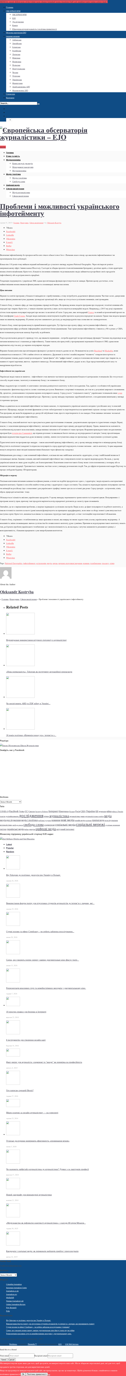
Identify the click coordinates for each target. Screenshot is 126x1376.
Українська (17, 79)
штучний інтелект (65, 829)
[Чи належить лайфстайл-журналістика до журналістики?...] (13, 1162)
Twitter (21, 811)
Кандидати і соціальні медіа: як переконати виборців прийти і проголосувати (42, 1251)
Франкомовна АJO (20, 90)
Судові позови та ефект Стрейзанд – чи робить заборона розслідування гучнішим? (38, 1327)
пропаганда (98, 820)
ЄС (26, 811)
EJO (14, 18)
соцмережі (49, 824)
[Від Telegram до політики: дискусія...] (13, 868)
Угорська (16, 76)
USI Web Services (72, 1344)
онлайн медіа (80, 820)
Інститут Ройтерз (41, 811)
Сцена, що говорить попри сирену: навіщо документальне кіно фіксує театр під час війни (40, 1330)
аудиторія (102, 811)
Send (3, 1360)
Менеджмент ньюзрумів (22, 167)
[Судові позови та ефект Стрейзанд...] (13, 925)
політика (88, 820)
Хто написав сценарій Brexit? (19, 1090)
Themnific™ (32, 1344)
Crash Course (19, 315)
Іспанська (16, 47)
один (120, 393)
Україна (90, 811)
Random (10, 852)
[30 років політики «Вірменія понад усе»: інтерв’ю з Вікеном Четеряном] (20, 728)
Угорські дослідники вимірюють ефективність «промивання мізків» (37, 1140)
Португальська (18, 68)
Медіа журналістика (21, 192)
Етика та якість (13, 156)
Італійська (16, 50)
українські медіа (15, 829)
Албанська (16, 39)
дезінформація (12, 816)
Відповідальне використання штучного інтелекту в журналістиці (36, 640)
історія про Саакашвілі (22, 433)
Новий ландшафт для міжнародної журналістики (29, 1194)
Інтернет (53, 811)
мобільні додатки (44, 820)
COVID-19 (4, 811)
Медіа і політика (13, 174)
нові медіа (67, 820)
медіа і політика (29, 820)
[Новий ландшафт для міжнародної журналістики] (13, 1188)
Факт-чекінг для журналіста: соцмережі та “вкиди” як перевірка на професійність (44, 1062)
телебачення (95, 563)
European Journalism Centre (16, 1287)
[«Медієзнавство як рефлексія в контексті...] (13, 1216)
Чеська (15, 72)
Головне (16, 223)
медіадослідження (10, 820)
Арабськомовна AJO (21, 86)
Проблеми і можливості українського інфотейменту (59, 209)
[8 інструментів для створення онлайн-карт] (13, 1033)
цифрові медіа (46, 828)
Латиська (16, 54)
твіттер (3, 829)
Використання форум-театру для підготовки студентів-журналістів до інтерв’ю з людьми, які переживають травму (50, 1323)
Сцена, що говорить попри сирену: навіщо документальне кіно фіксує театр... (42, 959)
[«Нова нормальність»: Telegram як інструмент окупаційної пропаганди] (20, 665)
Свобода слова (18, 181)
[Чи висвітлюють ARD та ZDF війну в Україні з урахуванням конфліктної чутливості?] (20, 697)
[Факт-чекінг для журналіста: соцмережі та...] (13, 1055)
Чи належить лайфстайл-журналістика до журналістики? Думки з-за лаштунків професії (47, 1169)
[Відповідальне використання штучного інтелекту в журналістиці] (20, 633)
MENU (3, 147)
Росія (77, 811)
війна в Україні (117, 811)
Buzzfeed (98, 350)
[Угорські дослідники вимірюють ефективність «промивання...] (13, 1134)
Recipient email (41, 1355)
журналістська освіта (94, 816)
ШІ (96, 811)
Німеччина (64, 811)
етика (46, 816)
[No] (49, 1374)
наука (55, 563)
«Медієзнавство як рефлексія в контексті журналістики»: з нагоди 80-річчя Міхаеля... (46, 1222)
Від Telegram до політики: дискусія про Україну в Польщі (33, 875)
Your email (4, 1355)
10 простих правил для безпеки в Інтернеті (26, 1011)
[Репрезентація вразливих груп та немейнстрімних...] (13, 981)
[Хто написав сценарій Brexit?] (13, 1084)
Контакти (10, 97)
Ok (23, 1374)
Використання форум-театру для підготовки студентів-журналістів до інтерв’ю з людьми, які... (50, 903)
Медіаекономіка (13, 160)
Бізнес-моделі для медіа (22, 163)
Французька (17, 83)
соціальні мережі (90, 824)
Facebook (14, 811)
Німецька (16, 57)
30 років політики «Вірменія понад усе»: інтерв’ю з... (31, 735)
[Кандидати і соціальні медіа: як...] (13, 1244)
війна (109, 811)
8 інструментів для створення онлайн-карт (26, 1039)
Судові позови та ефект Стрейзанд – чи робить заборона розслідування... (40, 931)
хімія (112, 563)
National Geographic (13, 563)
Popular (10, 848)
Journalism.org (11, 1294)
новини (86, 563)
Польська (16, 65)
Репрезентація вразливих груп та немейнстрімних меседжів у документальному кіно (46, 988)
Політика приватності (37, 1374)
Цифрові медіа (13, 185)
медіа (49, 563)
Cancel (11, 1360)
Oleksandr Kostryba (54, 223)
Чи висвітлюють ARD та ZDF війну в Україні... (28, 703)
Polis (8, 1311)
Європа (31, 811)
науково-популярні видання (70, 563)
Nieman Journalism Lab (15, 1301)
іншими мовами (13, 36)
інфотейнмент (29, 563)
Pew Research (11, 1307)
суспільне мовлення (112, 825)
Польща (72, 811)
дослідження (31, 815)
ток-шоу (105, 563)
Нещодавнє (24, 223)
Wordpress (13, 1344)
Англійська (17, 43)
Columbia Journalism (14, 1284)
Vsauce (91, 312)
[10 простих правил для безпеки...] (13, 1005)
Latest (9, 844)
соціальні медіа (65, 824)
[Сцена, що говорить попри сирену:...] (13, 953)
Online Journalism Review (16, 1304)
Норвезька (16, 61)
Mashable (109, 350)
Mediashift (10, 1297)
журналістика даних (77, 816)
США (83, 811)
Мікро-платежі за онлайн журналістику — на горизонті (32, 1112)
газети (2, 816)
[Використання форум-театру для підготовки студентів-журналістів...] (13, 896)
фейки (26, 829)
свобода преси (17, 825)
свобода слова (34, 824)
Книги (15, 25)
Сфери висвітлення (15, 189)
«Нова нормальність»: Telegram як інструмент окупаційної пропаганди (39, 671)
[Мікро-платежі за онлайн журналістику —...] (13, 1106)
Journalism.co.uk (12, 1291)
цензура (32, 829)
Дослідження (18, 21)
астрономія (41, 563)
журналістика (59, 816)
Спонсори (10, 94)
